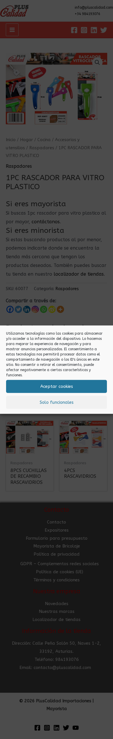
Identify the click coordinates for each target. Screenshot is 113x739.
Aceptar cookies (56, 386)
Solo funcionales (57, 402)
